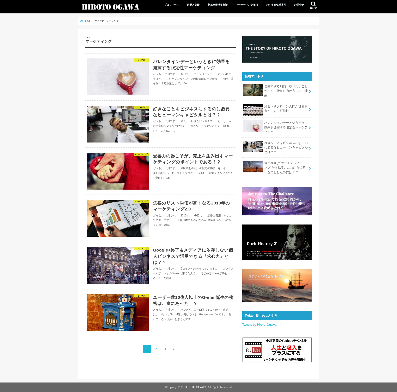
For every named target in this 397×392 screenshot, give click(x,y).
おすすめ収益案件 (276, 4)
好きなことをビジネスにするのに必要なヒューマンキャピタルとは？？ (286, 147)
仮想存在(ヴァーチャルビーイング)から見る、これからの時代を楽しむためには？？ (285, 167)
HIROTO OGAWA (196, 387)
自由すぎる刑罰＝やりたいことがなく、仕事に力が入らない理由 (286, 91)
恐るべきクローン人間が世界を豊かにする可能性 (286, 109)
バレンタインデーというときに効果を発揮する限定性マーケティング (286, 127)
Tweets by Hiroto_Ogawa (259, 324)
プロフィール (171, 4)
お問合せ (299, 4)
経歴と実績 (193, 4)
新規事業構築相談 (218, 4)
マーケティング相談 (247, 4)
